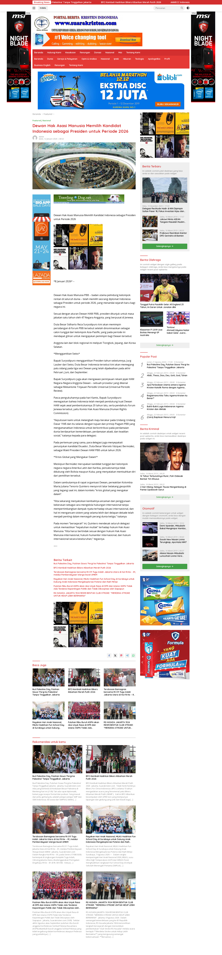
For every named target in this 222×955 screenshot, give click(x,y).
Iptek (116, 59)
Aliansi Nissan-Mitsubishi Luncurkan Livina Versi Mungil (172, 554)
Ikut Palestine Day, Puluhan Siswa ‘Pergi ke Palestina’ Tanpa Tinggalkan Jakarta (94, 563)
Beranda (38, 52)
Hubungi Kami (54, 52)
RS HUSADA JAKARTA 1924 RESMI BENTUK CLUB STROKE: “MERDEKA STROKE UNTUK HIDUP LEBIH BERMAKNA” (92, 594)
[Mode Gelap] (188, 8)
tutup (28, 13)
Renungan (85, 52)
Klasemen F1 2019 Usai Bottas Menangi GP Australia (151, 332)
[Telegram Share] (127, 655)
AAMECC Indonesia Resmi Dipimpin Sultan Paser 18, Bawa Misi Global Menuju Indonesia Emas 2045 (162, 2)
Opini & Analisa (89, 59)
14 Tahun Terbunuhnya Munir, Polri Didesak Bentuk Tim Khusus (161, 477)
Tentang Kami (133, 52)
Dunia (50, 59)
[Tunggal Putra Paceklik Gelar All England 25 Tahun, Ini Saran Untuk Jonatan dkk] (165, 288)
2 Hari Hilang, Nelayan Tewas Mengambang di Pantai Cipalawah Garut (163, 488)
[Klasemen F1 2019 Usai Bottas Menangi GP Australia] (151, 319)
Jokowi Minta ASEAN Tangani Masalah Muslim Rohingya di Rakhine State (173, 220)
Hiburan (127, 59)
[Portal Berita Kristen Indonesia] (77, 23)
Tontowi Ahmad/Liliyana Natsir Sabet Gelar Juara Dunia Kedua (178, 330)
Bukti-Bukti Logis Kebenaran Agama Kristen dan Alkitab (165, 408)
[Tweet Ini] (115, 655)
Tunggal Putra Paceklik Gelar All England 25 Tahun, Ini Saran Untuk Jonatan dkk (162, 306)
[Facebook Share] (109, 655)
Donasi (97, 52)
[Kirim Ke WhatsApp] (133, 655)
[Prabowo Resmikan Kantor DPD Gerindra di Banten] (150, 235)
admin (41, 136)
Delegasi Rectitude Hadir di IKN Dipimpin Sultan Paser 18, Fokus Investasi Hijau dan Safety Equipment (163, 210)
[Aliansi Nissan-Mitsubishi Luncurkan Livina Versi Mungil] (150, 555)
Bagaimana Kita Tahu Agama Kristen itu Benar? (167, 397)
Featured (36, 120)
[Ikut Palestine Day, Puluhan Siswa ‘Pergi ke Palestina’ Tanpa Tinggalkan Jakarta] (48, 677)
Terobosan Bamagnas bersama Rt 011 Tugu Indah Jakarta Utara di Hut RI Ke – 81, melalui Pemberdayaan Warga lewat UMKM (95, 573)
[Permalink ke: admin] (34, 137)
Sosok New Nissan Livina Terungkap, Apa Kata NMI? (173, 541)
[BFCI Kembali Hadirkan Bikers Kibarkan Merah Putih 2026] (84, 677)
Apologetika (154, 59)
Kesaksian (70, 52)
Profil (167, 59)
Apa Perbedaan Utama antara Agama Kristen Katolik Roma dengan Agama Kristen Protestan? (166, 386)
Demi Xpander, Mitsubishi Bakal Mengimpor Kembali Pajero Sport (173, 527)
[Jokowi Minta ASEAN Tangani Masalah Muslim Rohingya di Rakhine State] (150, 221)
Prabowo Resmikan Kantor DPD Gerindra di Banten (173, 234)
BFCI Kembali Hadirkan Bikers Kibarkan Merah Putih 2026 (70, 2)
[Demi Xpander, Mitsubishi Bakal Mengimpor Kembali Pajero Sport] (150, 528)
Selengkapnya (163, 246)
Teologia (139, 59)
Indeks (43, 8)
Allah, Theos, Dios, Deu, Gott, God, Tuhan (167, 375)
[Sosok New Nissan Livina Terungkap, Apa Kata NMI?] (150, 541)
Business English (42, 65)
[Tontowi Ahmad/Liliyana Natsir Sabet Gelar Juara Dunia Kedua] (178, 318)
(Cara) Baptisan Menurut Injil (161, 417)
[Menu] (34, 8)
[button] (182, 7)
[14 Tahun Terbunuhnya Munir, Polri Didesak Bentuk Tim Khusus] (165, 456)
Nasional (109, 52)
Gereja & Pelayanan (67, 59)
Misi (120, 52)
